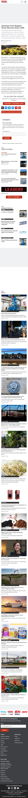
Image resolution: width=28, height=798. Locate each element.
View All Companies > (14, 197)
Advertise (13, 791)
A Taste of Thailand (7, 212)
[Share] (6, 108)
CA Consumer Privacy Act (15, 794)
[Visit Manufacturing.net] (10, 714)
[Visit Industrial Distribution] (3, 714)
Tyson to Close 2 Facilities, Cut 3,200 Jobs (12, 670)
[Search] (22, 2)
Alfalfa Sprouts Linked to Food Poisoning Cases (13, 478)
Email (2, 723)
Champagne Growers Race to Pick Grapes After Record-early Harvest (13, 450)
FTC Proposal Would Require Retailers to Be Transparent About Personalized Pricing (10, 180)
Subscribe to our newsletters (14, 103)
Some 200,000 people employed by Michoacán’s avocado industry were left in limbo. (12, 698)
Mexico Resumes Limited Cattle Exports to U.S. (9, 162)
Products (4, 502)
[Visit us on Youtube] (18, 788)
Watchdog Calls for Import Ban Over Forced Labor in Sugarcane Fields (12, 588)
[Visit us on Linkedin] (15, 788)
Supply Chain (5, 337)
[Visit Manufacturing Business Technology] (17, 714)
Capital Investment (6, 640)
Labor (3, 447)
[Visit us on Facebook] (9, 788)
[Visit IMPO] (24, 712)
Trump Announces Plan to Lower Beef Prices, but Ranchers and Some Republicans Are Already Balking (9, 171)
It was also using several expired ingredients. (12, 535)
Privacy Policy (9, 792)
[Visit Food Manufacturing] (10, 711)
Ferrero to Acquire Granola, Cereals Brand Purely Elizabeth (14, 643)
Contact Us (24, 791)
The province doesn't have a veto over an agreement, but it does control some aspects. (13, 562)
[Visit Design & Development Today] (3, 712)
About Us (19, 791)
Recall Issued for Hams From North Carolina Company (8, 223)
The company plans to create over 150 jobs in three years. (13, 619)
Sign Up (4, 730)
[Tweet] (12, 108)
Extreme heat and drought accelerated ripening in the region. (13, 453)
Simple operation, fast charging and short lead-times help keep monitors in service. (13, 509)
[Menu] (25, 2)
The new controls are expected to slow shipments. (13, 427)
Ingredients (5, 530)
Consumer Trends (6, 393)
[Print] (2, 108)
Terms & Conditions (18, 792)
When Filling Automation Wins (8, 154)
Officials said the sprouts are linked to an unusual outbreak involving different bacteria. (13, 481)
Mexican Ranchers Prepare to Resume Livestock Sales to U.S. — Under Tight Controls (13, 424)
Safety (3, 476)
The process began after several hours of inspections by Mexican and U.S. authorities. (14, 342)
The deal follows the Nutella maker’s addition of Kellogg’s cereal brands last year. (12, 646)
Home (3, 209)
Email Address (6, 131)
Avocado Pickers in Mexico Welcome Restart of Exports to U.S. (13, 695)
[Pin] (16, 108)
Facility (4, 612)
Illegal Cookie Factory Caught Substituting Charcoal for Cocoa (12, 533)
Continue (7, 138)
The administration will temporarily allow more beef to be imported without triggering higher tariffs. (14, 372)
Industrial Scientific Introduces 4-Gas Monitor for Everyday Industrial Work (13, 505)
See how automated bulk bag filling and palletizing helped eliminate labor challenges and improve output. (14, 316)
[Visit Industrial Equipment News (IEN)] (17, 712)
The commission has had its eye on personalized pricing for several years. (12, 400)
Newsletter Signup (5, 791)
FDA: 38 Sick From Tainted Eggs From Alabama (9, 231)
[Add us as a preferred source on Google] (19, 108)
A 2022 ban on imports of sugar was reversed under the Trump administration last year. (13, 591)
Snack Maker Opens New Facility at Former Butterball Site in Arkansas (12, 615)
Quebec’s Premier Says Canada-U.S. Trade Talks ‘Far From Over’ (13, 559)
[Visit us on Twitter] (12, 788)
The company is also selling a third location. (11, 671)
